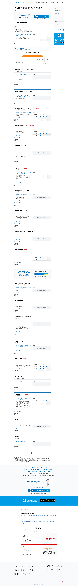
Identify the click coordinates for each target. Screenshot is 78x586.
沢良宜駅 (43, 521)
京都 (32, 569)
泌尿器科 (24, 510)
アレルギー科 (16, 576)
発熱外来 (15, 566)
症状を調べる (53, 2)
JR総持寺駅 (26, 521)
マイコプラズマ (46, 515)
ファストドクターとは (60, 2)
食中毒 (24, 515)
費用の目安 (45, 493)
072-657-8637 (18, 350)
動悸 (21, 517)
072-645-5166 (18, 200)
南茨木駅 (33, 521)
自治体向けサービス (59, 566)
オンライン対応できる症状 (20, 64)
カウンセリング (47, 2)
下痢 (53, 515)
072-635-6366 (18, 385)
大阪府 (22, 4)
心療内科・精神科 (17, 570)
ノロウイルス (28, 515)
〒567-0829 (22, 74)
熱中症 (51, 515)
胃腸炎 (36, 515)
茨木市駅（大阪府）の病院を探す (28, 4)
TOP (15, 4)
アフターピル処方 (23, 574)
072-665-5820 (18, 180)
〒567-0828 (23, 173)
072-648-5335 (18, 409)
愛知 (29, 573)
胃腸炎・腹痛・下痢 (17, 574)
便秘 (40, 515)
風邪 (21, 515)
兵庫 (32, 567)
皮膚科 (22, 566)
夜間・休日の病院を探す (50, 569)
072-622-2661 (18, 308)
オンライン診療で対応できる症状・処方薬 (40, 276)
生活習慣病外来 (23, 573)
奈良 (32, 570)
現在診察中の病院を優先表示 (21, 26)
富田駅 (40, 521)
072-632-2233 (18, 260)
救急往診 (42, 2)
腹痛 (31, 515)
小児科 (15, 569)
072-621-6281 (18, 368)
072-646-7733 (18, 292)
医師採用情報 (58, 569)
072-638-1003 (18, 444)
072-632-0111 (18, 331)
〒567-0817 (23, 214)
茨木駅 (22, 521)
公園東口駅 (52, 521)
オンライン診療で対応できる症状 (41, 18)
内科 (21, 510)
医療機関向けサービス (60, 565)
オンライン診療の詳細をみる (32, 56)
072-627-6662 (18, 221)
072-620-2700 (18, 117)
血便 (55, 515)
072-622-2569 (18, 239)
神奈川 (30, 569)
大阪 (32, 566)
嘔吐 (42, 515)
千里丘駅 (22, 523)
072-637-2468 (18, 81)
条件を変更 (59, 29)
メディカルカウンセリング (40, 565)
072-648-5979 (18, 100)
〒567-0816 (23, 112)
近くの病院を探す (18, 4)
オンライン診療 (38, 2)
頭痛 (34, 515)
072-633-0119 (18, 135)
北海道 (30, 566)
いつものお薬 (23, 567)
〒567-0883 (22, 423)
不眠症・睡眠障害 (17, 573)
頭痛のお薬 (22, 569)
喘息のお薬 (22, 570)
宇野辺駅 (37, 521)
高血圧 (24, 517)
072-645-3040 (18, 158)
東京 (29, 567)
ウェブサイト (18, 82)
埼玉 (29, 570)
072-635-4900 (18, 40)
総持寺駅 (29, 521)
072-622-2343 (18, 428)
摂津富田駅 (47, 521)
